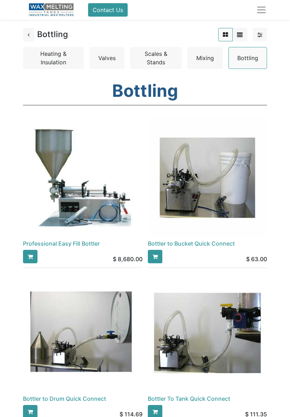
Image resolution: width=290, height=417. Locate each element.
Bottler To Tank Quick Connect (189, 398)
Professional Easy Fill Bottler (61, 243)
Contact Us (108, 9)
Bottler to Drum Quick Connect (64, 398)
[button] (30, 256)
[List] (239, 34)
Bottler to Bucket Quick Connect (191, 243)
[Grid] (225, 34)
